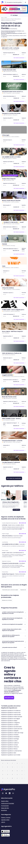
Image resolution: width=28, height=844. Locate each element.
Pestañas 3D (23, 589)
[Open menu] (25, 2)
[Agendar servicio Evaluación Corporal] (11, 293)
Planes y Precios (5, 817)
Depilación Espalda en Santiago (10, 739)
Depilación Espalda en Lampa (9, 745)
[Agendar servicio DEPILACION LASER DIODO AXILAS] (11, 249)
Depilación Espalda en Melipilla (9, 731)
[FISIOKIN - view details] (14, 238)
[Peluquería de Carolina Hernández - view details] (14, 108)
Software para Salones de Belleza (12, 691)
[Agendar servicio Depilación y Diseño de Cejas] (11, 402)
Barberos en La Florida (7, 600)
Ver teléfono (16, 509)
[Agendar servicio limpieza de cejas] (11, 359)
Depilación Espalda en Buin (8, 753)
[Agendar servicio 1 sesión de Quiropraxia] (11, 315)
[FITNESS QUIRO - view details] (14, 304)
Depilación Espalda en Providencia (10, 710)
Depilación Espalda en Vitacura (10, 747)
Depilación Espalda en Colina (9, 741)
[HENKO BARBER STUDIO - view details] (14, 413)
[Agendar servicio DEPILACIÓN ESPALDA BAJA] (11, 97)
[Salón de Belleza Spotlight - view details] (14, 86)
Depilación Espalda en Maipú (9, 720)
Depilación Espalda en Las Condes (10, 755)
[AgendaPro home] (2, 2)
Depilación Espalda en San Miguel (10, 718)
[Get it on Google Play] (6, 835)
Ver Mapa (15, 15)
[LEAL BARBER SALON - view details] (14, 151)
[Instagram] (2, 793)
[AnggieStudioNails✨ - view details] (14, 369)
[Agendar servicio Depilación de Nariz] (11, 468)
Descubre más (9, 697)
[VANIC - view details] (14, 260)
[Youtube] (13, 793)
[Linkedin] (9, 793)
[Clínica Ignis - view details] (14, 130)
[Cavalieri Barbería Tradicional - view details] (14, 457)
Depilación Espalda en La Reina (9, 724)
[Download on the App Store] (6, 830)
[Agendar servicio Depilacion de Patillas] (11, 162)
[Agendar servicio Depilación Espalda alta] (11, 53)
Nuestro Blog (4, 801)
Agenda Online (5, 820)
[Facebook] (6, 793)
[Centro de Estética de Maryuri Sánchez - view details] (14, 195)
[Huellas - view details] (14, 173)
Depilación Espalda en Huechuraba (11, 714)
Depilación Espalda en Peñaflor (10, 735)
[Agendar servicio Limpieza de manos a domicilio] (11, 380)
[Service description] (14, 53)
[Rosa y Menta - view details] (14, 326)
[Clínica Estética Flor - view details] (14, 282)
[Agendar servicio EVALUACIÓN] (11, 446)
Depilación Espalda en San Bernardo (11, 726)
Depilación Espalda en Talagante (10, 722)
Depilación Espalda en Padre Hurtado (11, 716)
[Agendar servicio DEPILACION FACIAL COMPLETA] (11, 228)
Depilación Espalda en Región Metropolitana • (11, 19)
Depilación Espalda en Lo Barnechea (11, 751)
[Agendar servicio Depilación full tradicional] (11, 184)
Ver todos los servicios (19, 57)
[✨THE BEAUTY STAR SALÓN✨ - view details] (14, 217)
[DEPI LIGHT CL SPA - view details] (14, 42)
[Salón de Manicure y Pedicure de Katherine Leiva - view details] (14, 348)
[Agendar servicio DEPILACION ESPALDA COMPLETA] (11, 75)
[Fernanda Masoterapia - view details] (14, 435)
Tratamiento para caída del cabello (10, 589)
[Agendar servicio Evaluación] (11, 271)
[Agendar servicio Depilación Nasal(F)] (11, 119)
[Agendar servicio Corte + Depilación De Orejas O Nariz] (11, 424)
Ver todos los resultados (14, 478)
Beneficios (4, 810)
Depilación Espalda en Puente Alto (10, 712)
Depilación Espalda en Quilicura (10, 743)
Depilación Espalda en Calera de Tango (12, 733)
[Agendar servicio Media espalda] (11, 206)
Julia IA (3, 822)
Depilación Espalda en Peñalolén (10, 737)
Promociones (5, 806)
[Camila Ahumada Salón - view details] (14, 64)
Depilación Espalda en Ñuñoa (9, 749)
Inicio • (2, 17)
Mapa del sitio (5, 808)
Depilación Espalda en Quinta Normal (11, 729)
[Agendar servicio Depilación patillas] (11, 337)
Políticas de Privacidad (7, 803)
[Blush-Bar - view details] (14, 391)
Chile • (5, 17)
